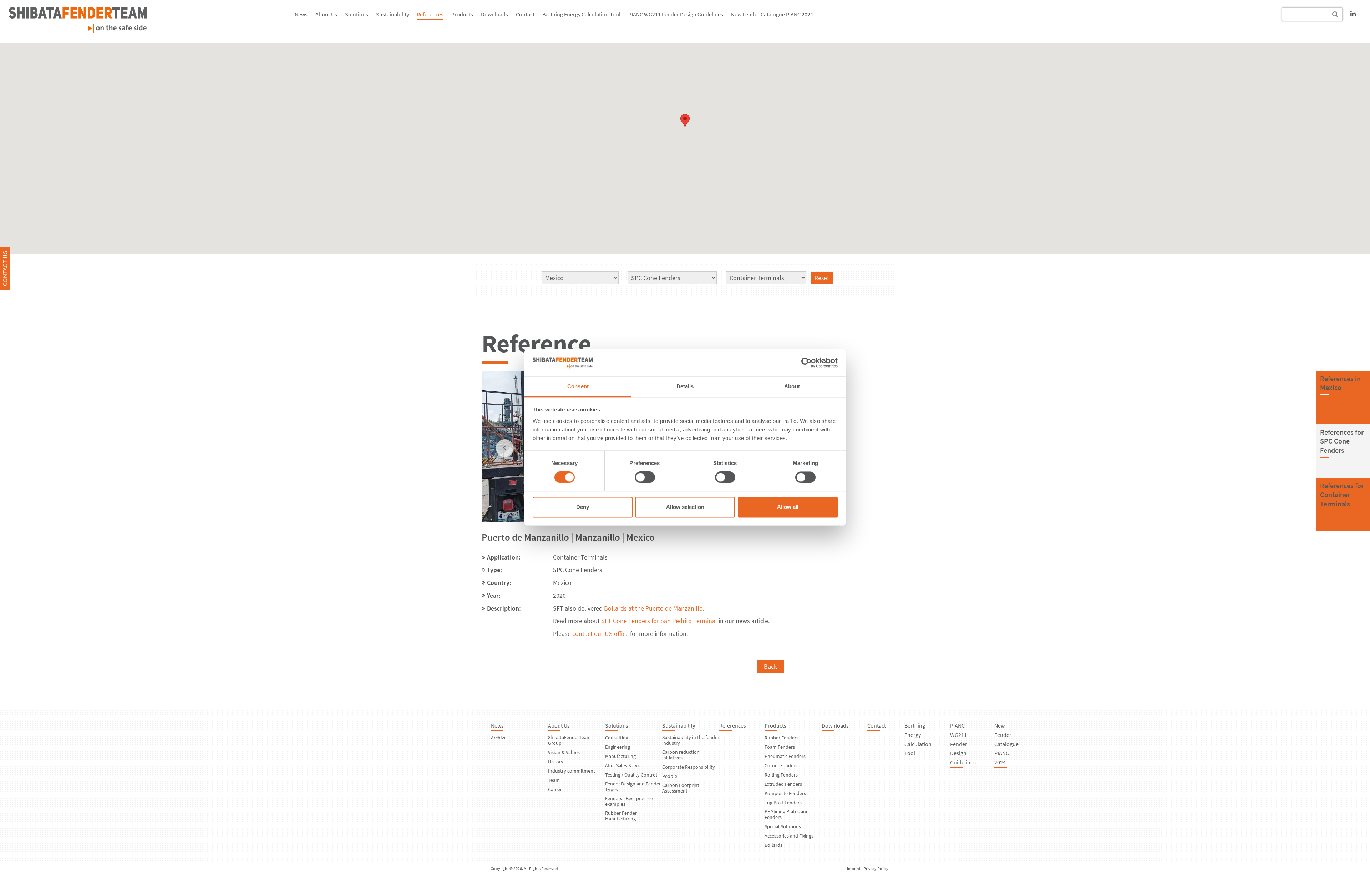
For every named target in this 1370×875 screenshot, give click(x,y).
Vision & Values (564, 752)
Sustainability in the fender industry (690, 740)
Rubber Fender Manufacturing (621, 815)
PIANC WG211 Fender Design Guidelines (675, 14)
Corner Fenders (781, 765)
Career (555, 789)
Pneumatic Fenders (785, 756)
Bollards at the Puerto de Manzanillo (653, 608)
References (430, 14)
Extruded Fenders (783, 784)
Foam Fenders (780, 747)
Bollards (773, 845)
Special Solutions (783, 826)
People (669, 776)
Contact (525, 14)
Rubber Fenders (781, 737)
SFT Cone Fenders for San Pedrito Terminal (659, 621)
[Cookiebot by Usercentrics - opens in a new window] (806, 363)
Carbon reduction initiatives (681, 754)
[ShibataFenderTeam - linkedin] (1353, 14)
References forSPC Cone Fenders (1342, 441)
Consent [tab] (578, 386)
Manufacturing (620, 756)
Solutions (356, 14)
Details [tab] (685, 386)
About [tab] (792, 386)
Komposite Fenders (785, 793)
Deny (582, 507)
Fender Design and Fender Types (633, 786)
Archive (499, 737)
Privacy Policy (875, 868)
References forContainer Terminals (1342, 494)
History (555, 761)
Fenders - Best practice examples (629, 801)
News (301, 14)
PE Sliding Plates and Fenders (787, 814)
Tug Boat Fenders (783, 802)
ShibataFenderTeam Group (569, 740)
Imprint (854, 868)
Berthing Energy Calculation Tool (581, 14)
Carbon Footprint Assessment (680, 788)
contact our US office (600, 633)
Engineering (617, 747)
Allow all (787, 507)
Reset (822, 278)
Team (554, 780)
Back (770, 666)
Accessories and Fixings (789, 836)
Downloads (494, 14)
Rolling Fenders (781, 775)
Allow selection (685, 507)
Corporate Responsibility (688, 767)
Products (462, 14)
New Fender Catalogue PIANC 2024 (772, 14)
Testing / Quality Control (631, 775)
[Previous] (505, 448)
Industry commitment (571, 771)
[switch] (645, 477)
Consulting (616, 737)
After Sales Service (624, 765)
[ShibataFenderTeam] (78, 31)
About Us (326, 14)
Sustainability (392, 14)
